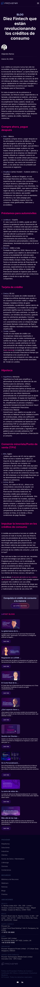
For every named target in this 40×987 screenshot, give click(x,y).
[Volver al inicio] (9, 3)
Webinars (4, 883)
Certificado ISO (6, 973)
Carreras (4, 866)
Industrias (5, 851)
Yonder (5, 331)
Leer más (6, 641)
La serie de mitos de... (10, 791)
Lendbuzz (7, 220)
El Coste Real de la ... (10, 683)
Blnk (4, 454)
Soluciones (5, 847)
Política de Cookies (25, 971)
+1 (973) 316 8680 (8, 932)
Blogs (3, 891)
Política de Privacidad (9, 971)
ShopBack (7, 172)
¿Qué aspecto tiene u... (10, 709)
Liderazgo (5, 862)
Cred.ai (6, 293)
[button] (38, 3)
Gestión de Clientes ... (10, 736)
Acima (5, 482)
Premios (4, 894)
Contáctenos (6, 870)
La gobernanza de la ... (10, 631)
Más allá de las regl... (10, 818)
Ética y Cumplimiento (20, 973)
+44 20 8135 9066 (8, 942)
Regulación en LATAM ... (11, 658)
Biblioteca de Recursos (10, 879)
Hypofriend (7, 377)
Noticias (4, 887)
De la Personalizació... (10, 763)
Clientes (4, 855)
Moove (5, 248)
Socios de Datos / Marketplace (12, 859)
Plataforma (5, 844)
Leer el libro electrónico (20, 606)
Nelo (5, 136)
